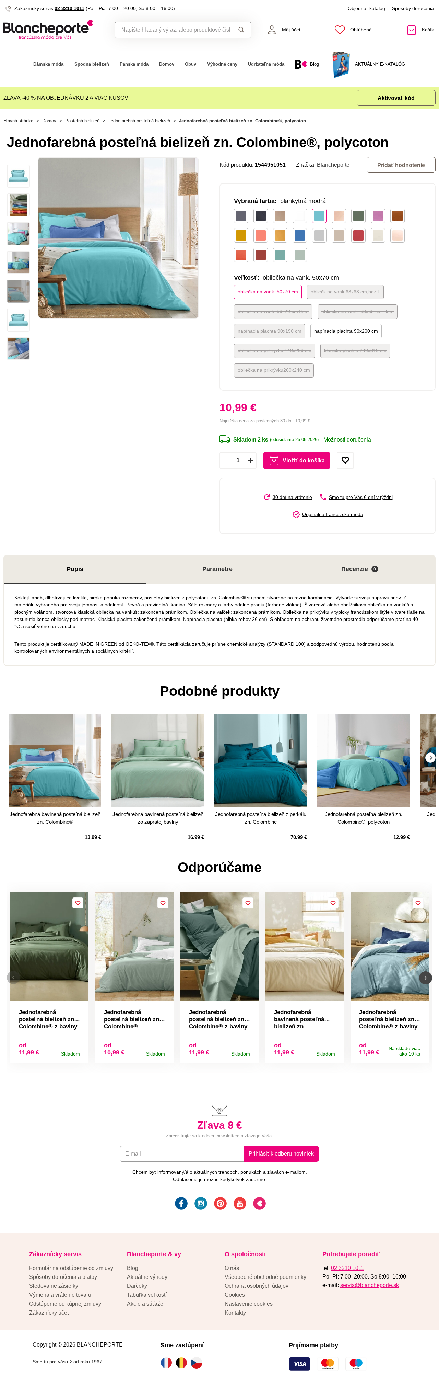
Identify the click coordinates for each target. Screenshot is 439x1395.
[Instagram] (200, 1204)
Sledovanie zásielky (53, 1286)
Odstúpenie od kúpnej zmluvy (65, 1304)
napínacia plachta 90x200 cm (346, 331)
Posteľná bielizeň (82, 120)
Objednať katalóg (366, 8)
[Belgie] (183, 1363)
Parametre (217, 569)
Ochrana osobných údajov (256, 1286)
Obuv (190, 64)
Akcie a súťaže (145, 1304)
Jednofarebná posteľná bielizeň (139, 120)
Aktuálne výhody (147, 1277)
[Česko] (198, 1363)
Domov (166, 64)
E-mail (133, 1154)
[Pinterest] (219, 1204)
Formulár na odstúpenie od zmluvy (71, 1268)
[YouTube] (239, 1204)
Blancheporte (333, 165)
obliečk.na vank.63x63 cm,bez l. (345, 291)
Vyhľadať (240, 30)
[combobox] (172, 30)
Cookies (235, 1295)
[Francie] (168, 1363)
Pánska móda (134, 64)
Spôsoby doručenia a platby (63, 1277)
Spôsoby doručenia (413, 8)
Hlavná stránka (18, 120)
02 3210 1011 (69, 8)
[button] (13, 978)
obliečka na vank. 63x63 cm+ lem (357, 311)
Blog (132, 1268)
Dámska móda (48, 64)
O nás (232, 1268)
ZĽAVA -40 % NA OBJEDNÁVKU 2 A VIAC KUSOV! (66, 98)
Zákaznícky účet (49, 1313)
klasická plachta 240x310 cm (355, 350)
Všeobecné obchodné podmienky (265, 1277)
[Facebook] (180, 1204)
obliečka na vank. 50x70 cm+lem (273, 311)
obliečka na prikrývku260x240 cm (274, 370)
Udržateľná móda (266, 64)
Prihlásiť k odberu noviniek (281, 1154)
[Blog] (258, 1204)
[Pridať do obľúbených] (345, 460)
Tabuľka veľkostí (147, 1295)
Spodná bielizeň (91, 64)
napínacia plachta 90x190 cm (269, 331)
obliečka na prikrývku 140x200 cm (274, 350)
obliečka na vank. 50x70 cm (268, 291)
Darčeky (137, 1286)
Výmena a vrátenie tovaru (60, 1295)
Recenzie (358, 569)
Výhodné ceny (222, 64)
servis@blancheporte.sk (369, 1285)
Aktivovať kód (396, 98)
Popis (75, 569)
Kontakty (235, 1313)
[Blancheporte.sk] (54, 30)
